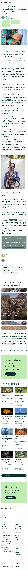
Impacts (17, 522)
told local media (13, 219)
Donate (16, 520)
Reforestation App (6, 541)
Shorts (3, 524)
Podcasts (3, 517)
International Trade (18, 270)
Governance (21, 267)
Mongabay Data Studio (7, 551)
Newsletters (18, 524)
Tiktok (16, 546)
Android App (18, 554)
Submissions (18, 526)
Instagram (17, 537)
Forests (13, 267)
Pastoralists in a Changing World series (13, 350)
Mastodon (17, 552)
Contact (17, 517)
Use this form (11, 228)
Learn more (10, 373)
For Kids (3, 537)
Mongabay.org (5, 539)
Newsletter (10, 497)
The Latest (4, 528)
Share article (15, 22)
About (16, 515)
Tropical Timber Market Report (13, 105)
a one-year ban (14, 82)
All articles (6, 475)
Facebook (17, 543)
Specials (3, 522)
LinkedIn (17, 535)
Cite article (6, 25)
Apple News (18, 556)
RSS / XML (17, 559)
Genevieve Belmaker (11, 16)
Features (3, 526)
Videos (3, 515)
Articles (3, 520)
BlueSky (17, 550)
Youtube (17, 539)
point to (9, 99)
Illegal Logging (6, 270)
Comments (6, 22)
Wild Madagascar (5, 535)
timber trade (14, 272)
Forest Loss (5, 267)
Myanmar (13, 18)
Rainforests (6, 272)
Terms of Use (18, 528)
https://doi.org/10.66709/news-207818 (14, 247)
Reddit (16, 548)
